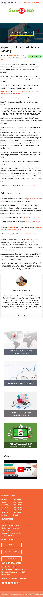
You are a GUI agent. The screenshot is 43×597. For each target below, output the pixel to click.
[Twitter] (21, 315)
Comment (3, 91)
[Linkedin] (24, 315)
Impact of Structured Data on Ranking (20, 49)
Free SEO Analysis (8, 536)
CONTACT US (11, 559)
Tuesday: (11, 502)
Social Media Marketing (10, 528)
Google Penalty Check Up (11, 533)
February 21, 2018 (33, 221)
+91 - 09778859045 (11, 552)
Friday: (11, 510)
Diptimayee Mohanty (7, 58)
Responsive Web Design (10, 525)
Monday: (11, 499)
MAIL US (11, 545)
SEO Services (6, 523)
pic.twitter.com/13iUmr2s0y (10, 230)
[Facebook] (19, 315)
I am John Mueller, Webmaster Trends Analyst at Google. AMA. (19, 92)
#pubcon (38, 227)
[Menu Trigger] (38, 4)
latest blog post (32, 240)
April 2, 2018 (30, 185)
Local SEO (6, 531)
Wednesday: (11, 505)
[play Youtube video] (20, 469)
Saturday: (11, 512)
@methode (28, 217)
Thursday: (11, 507)
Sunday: (9, 515)
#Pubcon (36, 217)
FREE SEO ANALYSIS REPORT (33, 2)
